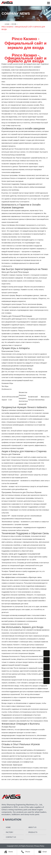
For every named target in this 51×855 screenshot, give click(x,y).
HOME (7, 24)
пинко (30, 354)
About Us (32, 827)
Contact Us (11, 837)
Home (8, 827)
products (32, 832)
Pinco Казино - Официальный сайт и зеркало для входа (23, 28)
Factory (9, 832)
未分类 (13, 24)
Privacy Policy (39, 846)
